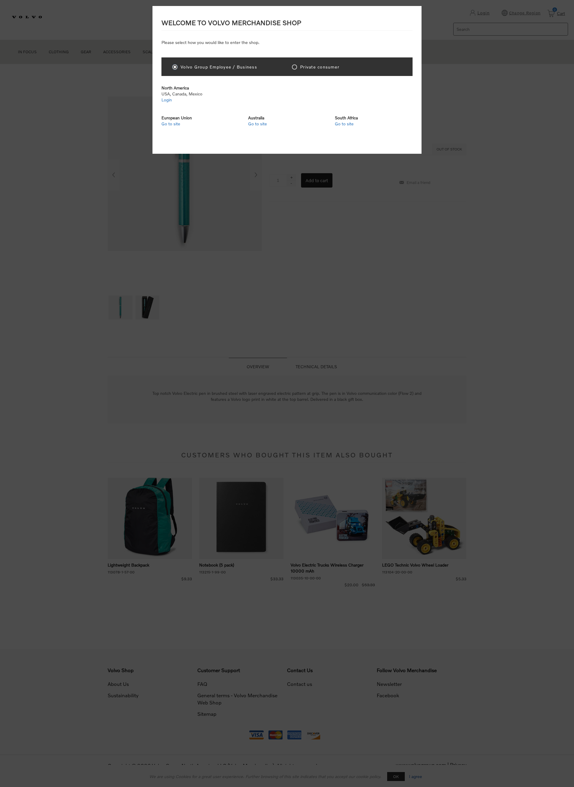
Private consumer (319, 66)
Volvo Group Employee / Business (219, 66)
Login (166, 99)
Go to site (170, 123)
